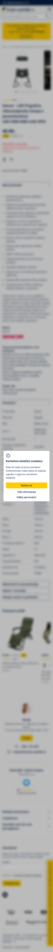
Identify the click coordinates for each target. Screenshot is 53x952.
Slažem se (26, 485)
